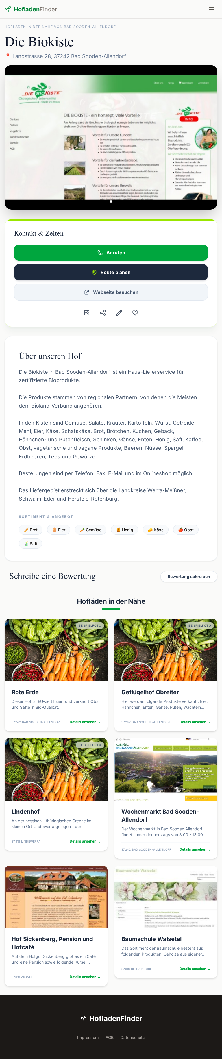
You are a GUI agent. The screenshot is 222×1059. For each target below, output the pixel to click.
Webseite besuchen (115, 292)
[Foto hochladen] (87, 313)
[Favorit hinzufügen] (135, 313)
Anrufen (115, 253)
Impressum (88, 1037)
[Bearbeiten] (119, 313)
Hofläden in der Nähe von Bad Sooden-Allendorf (60, 27)
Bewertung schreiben (189, 576)
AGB (110, 1037)
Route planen (116, 272)
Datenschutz (133, 1037)
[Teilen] (103, 313)
